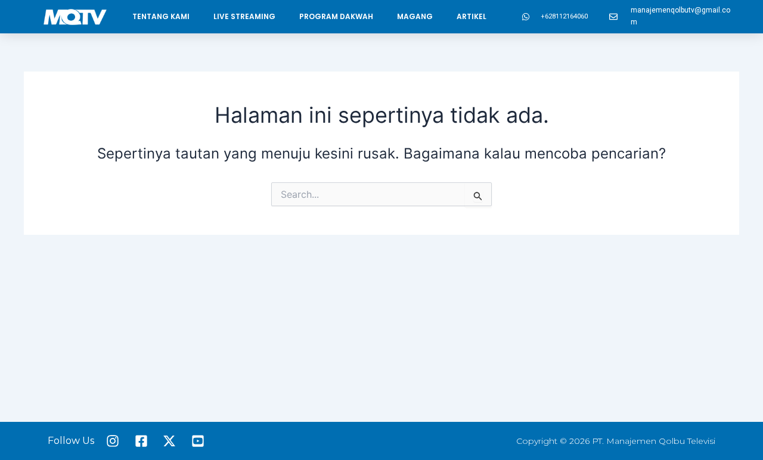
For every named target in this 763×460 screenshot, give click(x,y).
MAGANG (415, 16)
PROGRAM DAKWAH (336, 16)
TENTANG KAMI (161, 16)
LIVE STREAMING (244, 16)
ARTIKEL (471, 16)
